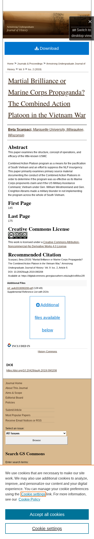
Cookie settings (33, 494)
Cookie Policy (29, 499)
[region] (47, 502)
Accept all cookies (47, 514)
